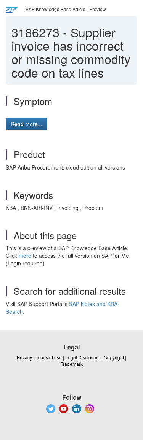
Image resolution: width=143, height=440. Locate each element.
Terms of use (48, 357)
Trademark (72, 364)
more (25, 255)
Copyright (114, 357)
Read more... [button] (26, 124)
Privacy (24, 357)
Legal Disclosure (82, 357)
